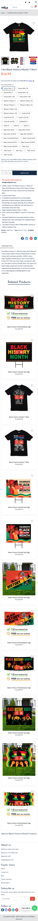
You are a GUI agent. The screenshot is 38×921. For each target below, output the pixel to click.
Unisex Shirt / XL (23, 92)
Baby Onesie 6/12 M (10, 142)
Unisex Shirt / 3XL (25, 96)
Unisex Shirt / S (8, 88)
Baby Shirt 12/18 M (10, 134)
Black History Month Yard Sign (19, 372)
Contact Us (4, 872)
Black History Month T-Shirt (19, 417)
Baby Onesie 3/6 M (29, 138)
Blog (2, 876)
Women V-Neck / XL (26, 105)
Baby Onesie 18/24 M (10, 146)
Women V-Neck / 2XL (10, 109)
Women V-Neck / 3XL (10, 113)
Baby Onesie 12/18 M (28, 142)
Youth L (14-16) (23, 117)
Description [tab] (7, 246)
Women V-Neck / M (26, 101)
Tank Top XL (31, 150)
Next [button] (35, 60)
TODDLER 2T (23, 121)
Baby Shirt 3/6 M (9, 130)
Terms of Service (6, 879)
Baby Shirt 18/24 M (26, 134)
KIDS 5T (26, 125)
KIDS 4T (16, 125)
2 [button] (20, 67)
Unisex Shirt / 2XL (9, 96)
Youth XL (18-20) (9, 121)
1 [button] (18, 67)
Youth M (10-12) (9, 117)
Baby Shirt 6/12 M (24, 130)
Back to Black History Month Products (19, 833)
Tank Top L (19, 150)
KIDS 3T (6, 125)
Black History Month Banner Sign (19, 327)
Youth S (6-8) (26, 113)
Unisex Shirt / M (23, 88)
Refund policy (5, 883)
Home (3, 13)
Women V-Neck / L (10, 105)
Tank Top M (7, 150)
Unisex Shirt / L (8, 92)
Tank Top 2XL (8, 155)
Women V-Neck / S (10, 101)
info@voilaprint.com (9, 182)
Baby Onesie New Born (11, 138)
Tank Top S (25, 146)
